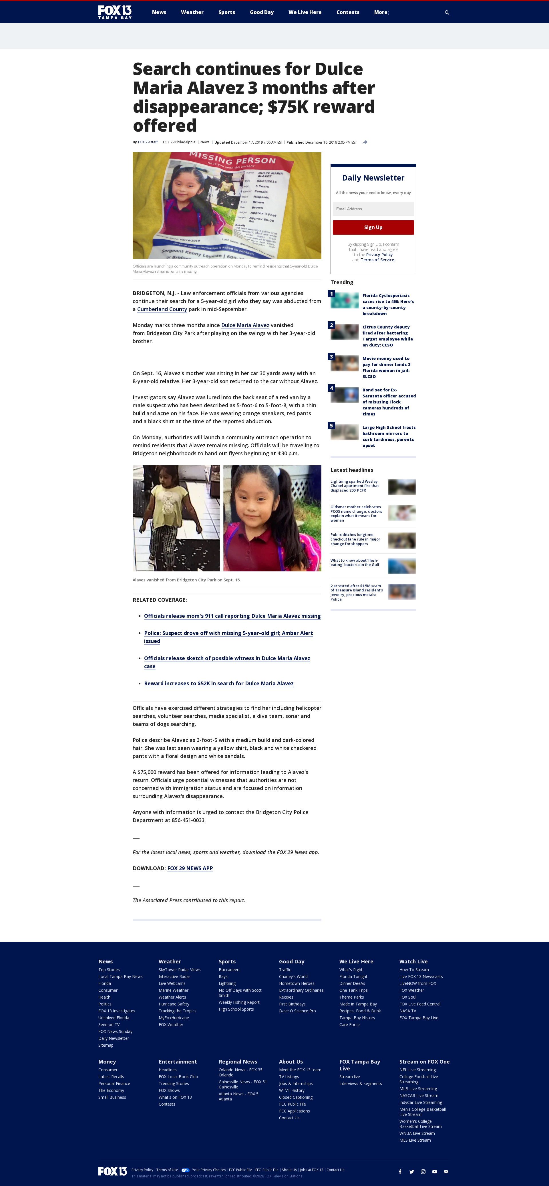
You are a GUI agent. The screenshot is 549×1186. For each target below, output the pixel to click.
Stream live (349, 1076)
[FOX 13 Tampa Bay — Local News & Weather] (117, 12)
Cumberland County (162, 309)
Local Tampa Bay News (120, 976)
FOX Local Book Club (178, 1076)
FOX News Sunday (115, 1031)
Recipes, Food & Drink (360, 1010)
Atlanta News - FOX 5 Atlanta (238, 1096)
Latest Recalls (111, 1076)
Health (104, 997)
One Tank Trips (353, 990)
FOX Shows (169, 1090)
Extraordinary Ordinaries (301, 990)
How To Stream (414, 969)
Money (107, 1061)
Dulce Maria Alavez (245, 325)
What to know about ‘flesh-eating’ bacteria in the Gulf (355, 562)
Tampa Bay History (357, 1017)
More (380, 12)
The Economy (111, 1090)
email (446, 1171)
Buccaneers (229, 969)
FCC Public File (292, 1104)
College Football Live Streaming (418, 1079)
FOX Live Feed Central (419, 1004)
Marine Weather (173, 990)
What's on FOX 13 (175, 1097)
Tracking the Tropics (177, 1010)
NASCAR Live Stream (418, 1095)
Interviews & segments (360, 1083)
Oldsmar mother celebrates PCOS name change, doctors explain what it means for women (356, 513)
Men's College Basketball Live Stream (422, 1111)
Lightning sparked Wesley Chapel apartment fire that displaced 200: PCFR (355, 486)
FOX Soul (407, 997)
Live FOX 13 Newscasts (421, 976)
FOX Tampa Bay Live (418, 1017)
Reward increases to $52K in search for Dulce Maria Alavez (219, 683)
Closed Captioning (296, 1097)
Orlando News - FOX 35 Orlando (240, 1072)
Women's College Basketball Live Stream (420, 1123)
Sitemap (106, 1045)
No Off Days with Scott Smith (240, 992)
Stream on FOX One (424, 1061)
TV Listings (289, 1076)
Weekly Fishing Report (239, 1002)
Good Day (291, 961)
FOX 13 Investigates (116, 1010)
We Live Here (356, 961)
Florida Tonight (353, 976)
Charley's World (293, 976)
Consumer (108, 990)
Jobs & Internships (296, 1083)
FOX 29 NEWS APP (190, 868)
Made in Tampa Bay (358, 1004)
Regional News (238, 1061)
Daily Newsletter (113, 1038)
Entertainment (178, 1061)
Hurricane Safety (174, 1004)
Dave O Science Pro (297, 1010)
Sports (227, 961)
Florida (104, 983)
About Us (291, 1061)
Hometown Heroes (297, 983)
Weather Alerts (172, 997)
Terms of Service (377, 259)
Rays (223, 976)
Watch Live (413, 961)
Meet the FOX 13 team (300, 1069)
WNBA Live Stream (417, 1133)
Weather (170, 961)
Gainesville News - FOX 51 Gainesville (243, 1084)
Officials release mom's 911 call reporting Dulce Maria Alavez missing (232, 615)
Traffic (285, 969)
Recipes (286, 997)
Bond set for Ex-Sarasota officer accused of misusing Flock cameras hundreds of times (389, 402)
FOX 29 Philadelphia (179, 142)
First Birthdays (292, 1004)
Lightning (227, 983)
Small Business (112, 1097)
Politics (105, 1004)
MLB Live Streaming (418, 1088)
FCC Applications (294, 1111)
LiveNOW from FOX (417, 983)
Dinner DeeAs (352, 983)
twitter (411, 1171)
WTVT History (292, 1090)
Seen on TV (109, 1024)
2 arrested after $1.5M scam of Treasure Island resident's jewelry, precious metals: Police (357, 592)
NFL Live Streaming (417, 1069)
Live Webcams (172, 983)
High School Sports (236, 1009)
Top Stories (109, 969)
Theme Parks (351, 997)
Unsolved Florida (113, 1017)
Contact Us (289, 1117)
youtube (434, 1171)
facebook (400, 1171)
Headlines (168, 1069)
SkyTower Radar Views (180, 969)
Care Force (349, 1024)
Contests (167, 1104)
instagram (423, 1171)
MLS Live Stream (415, 1140)
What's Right (351, 969)
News (204, 142)
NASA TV (407, 1010)
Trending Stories (174, 1083)
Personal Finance (114, 1083)
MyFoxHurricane (174, 1017)
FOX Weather (171, 1024)
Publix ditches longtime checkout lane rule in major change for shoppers (355, 539)
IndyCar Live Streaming (420, 1102)
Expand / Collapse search (447, 12)
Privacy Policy (379, 254)
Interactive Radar (174, 976)
